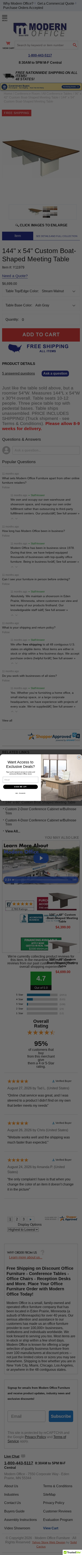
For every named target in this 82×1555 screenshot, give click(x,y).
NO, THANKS (21, 793)
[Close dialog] (79, 757)
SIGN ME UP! (20, 787)
